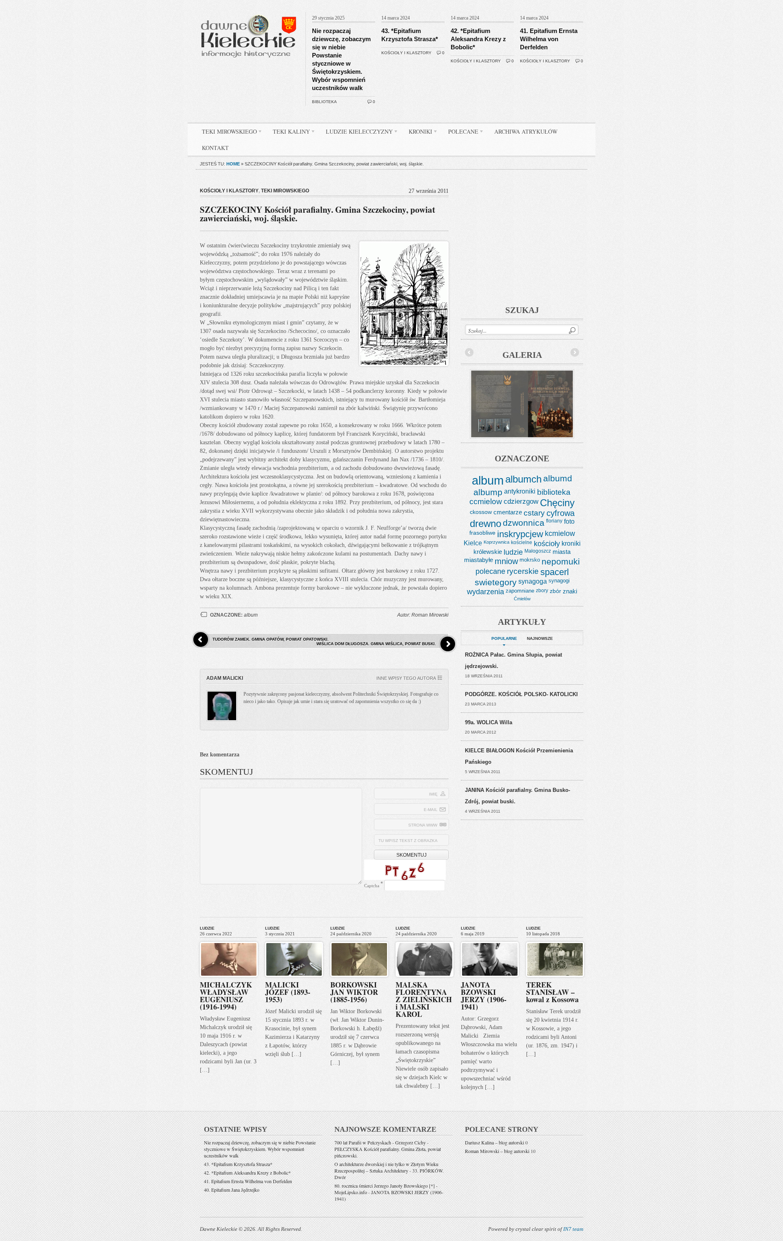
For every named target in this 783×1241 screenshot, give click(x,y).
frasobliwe (482, 532)
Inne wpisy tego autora (406, 678)
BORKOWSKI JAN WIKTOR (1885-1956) (354, 992)
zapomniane (520, 591)
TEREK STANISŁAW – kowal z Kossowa (552, 992)
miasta (562, 551)
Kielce (473, 543)
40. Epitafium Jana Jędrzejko (231, 1189)
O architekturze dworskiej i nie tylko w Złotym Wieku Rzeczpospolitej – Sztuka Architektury (386, 1167)
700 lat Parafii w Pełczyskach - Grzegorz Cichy (380, 1142)
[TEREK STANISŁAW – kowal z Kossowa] (555, 940)
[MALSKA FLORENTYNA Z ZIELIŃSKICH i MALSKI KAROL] (424, 940)
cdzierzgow (521, 501)
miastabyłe (478, 560)
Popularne (504, 638)
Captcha (371, 885)
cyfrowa (560, 513)
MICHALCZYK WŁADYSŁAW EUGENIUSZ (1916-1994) (226, 995)
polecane (490, 571)
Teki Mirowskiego (226, 133)
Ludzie (207, 928)
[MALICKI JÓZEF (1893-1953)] (294, 940)
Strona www (422, 825)
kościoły (547, 544)
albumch (523, 479)
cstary (534, 513)
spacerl (554, 572)
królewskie (487, 551)
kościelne (521, 542)
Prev (469, 352)
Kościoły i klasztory (406, 53)
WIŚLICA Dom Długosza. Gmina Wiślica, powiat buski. (376, 643)
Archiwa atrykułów (525, 131)
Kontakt (215, 148)
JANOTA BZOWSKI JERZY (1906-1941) (484, 995)
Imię (433, 794)
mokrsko (530, 560)
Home (233, 163)
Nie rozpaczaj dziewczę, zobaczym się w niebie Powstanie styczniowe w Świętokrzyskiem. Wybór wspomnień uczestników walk (260, 1149)
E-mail (431, 809)
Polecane (460, 133)
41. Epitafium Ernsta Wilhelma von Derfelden (548, 39)
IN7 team (573, 1229)
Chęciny (557, 502)
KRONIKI (417, 133)
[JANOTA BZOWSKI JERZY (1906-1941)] (490, 940)
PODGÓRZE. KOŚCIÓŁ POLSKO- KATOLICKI (521, 694)
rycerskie (523, 571)
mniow (506, 561)
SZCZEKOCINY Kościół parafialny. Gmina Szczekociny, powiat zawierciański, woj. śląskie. (317, 213)
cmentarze (507, 512)
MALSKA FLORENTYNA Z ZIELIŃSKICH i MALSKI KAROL (424, 999)
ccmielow (485, 501)
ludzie (513, 552)
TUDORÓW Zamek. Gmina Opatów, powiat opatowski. (270, 639)
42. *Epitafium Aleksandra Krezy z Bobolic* (478, 39)
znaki (570, 591)
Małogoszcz (537, 551)
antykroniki (519, 491)
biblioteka (324, 101)
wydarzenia (485, 592)
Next (574, 352)
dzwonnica (523, 523)
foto (569, 521)
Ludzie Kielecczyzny (356, 133)
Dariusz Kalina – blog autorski (494, 1142)
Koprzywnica (496, 542)
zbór (555, 591)
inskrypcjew (520, 534)
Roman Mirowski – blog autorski (497, 1151)
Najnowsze (540, 638)
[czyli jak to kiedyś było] (250, 10)
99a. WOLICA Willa (488, 722)
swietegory (496, 582)
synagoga (532, 581)
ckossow (481, 512)
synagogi (559, 581)
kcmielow (560, 533)
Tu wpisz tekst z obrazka (408, 840)
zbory (542, 590)
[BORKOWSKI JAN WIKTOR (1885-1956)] (359, 940)
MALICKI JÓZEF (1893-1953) (287, 992)
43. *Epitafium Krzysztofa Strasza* (238, 1164)
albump (487, 492)
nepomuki (561, 561)
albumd (557, 478)
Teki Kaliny (288, 133)
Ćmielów (522, 598)
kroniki (571, 543)
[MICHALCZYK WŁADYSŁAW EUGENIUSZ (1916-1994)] (229, 940)
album (251, 615)
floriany (554, 521)
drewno (485, 523)
